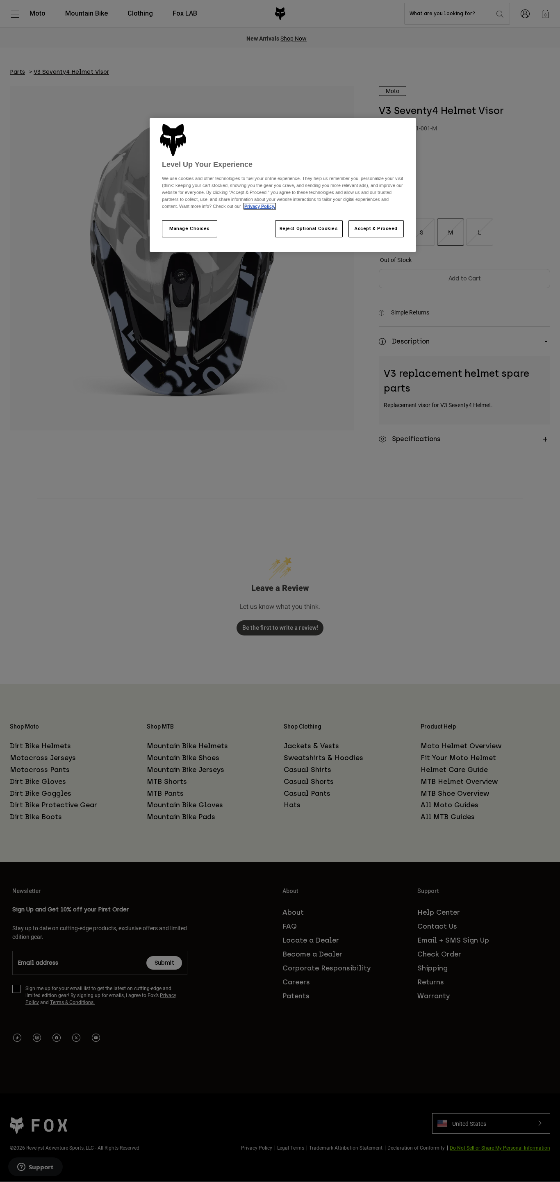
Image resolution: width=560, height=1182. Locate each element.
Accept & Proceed (376, 228)
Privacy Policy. (259, 206)
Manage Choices (189, 228)
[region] (283, 185)
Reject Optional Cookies (309, 228)
